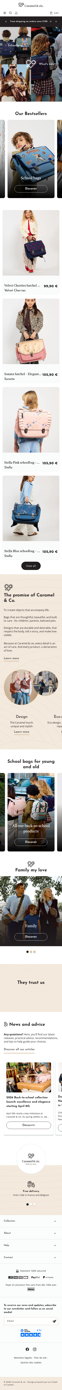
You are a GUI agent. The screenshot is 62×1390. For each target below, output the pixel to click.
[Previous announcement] (5, 21)
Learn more (11, 658)
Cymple (10, 1384)
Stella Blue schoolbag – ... (22, 551)
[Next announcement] (56, 21)
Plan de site (40, 1357)
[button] (4, 12)
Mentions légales (23, 1357)
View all (31, 565)
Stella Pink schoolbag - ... (22, 462)
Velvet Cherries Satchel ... (22, 285)
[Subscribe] (54, 1321)
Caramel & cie (19, 1382)
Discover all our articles (19, 1049)
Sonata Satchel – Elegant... (23, 374)
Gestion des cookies (31, 1362)
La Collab (52, 1382)
